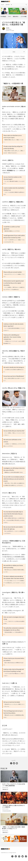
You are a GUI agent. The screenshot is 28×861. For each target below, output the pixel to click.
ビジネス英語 (23, 16)
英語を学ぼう (16, 16)
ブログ (9, 16)
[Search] (26, 4)
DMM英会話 (3, 16)
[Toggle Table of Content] (14, 52)
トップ (2, 4)
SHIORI (7, 28)
